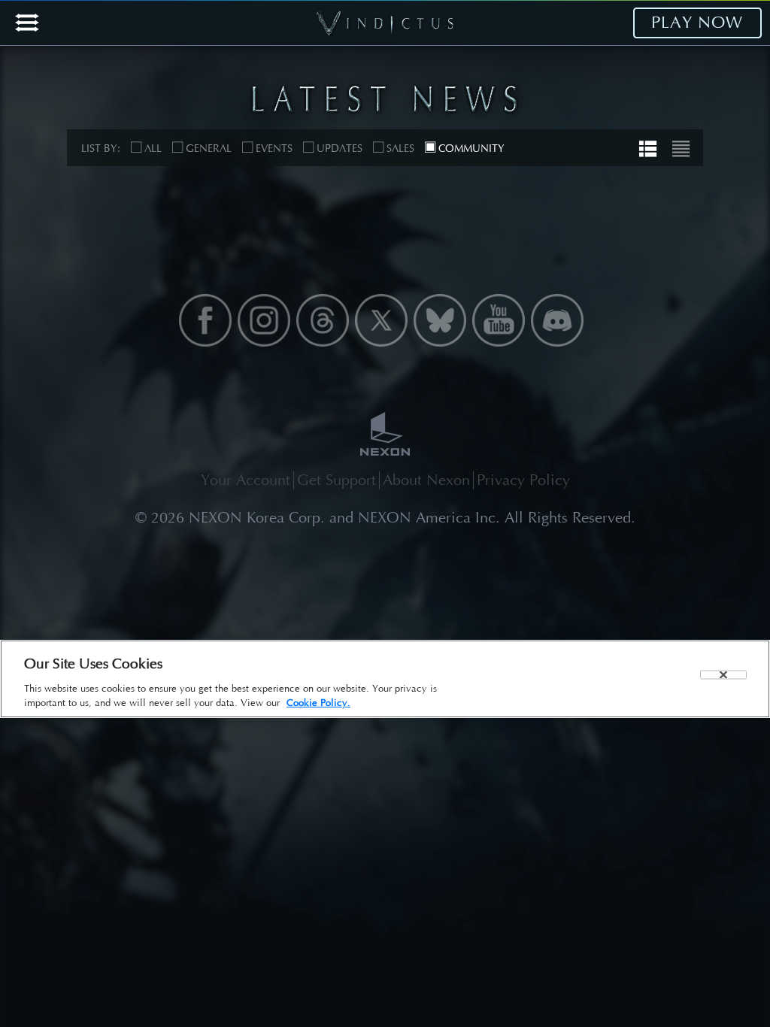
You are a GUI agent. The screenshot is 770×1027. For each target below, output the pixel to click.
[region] (385, 679)
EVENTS (274, 148)
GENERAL (209, 148)
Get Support (336, 480)
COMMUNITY (471, 148)
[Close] (723, 674)
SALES (400, 148)
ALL (153, 148)
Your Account (245, 480)
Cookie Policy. (318, 702)
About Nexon (426, 480)
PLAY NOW (697, 22)
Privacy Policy (523, 480)
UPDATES (339, 148)
